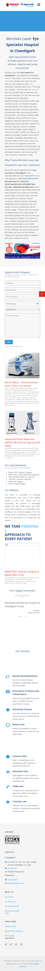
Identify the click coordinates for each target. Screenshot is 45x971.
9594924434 (12, 868)
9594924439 (12, 880)
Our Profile (9, 897)
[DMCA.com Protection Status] (12, 843)
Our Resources (10, 901)
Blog (6, 913)
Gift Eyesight (10, 936)
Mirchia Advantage (12, 911)
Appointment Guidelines (14, 931)
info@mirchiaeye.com (16, 883)
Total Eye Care (10, 926)
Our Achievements (12, 906)
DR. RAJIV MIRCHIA (27, 178)
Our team (32, 89)
